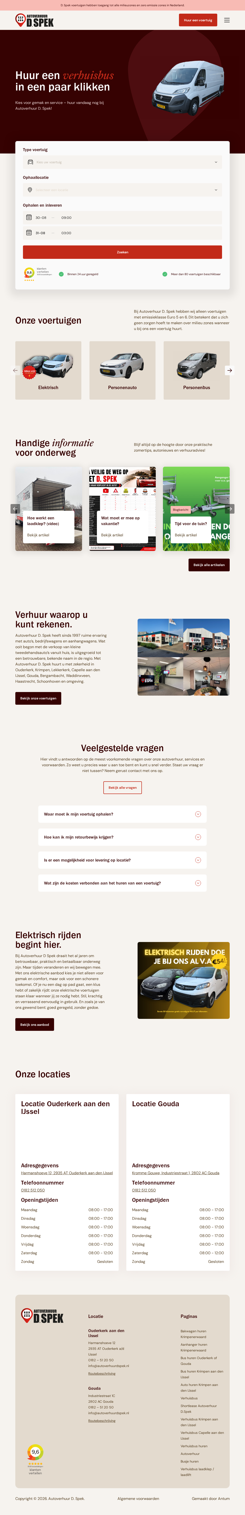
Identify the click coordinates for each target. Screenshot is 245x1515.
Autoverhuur (190, 1454)
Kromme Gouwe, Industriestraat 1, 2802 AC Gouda (175, 1172)
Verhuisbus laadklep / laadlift (197, 1472)
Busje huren (190, 1461)
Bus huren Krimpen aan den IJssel (202, 1374)
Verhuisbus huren (194, 1446)
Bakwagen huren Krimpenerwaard (193, 1334)
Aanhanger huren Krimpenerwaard (194, 1347)
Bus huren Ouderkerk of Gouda (199, 1361)
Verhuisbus (189, 1398)
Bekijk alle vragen (123, 787)
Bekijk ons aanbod (34, 1024)
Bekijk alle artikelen (209, 565)
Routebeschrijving (102, 1373)
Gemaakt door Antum (211, 1498)
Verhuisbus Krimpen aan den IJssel (199, 1422)
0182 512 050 (33, 1190)
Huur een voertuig (198, 20)
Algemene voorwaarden (138, 1498)
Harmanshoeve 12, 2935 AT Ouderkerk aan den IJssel (67, 1172)
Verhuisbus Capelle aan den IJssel (202, 1435)
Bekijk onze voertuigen (38, 698)
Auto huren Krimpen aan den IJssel (199, 1388)
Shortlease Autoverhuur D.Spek (199, 1409)
